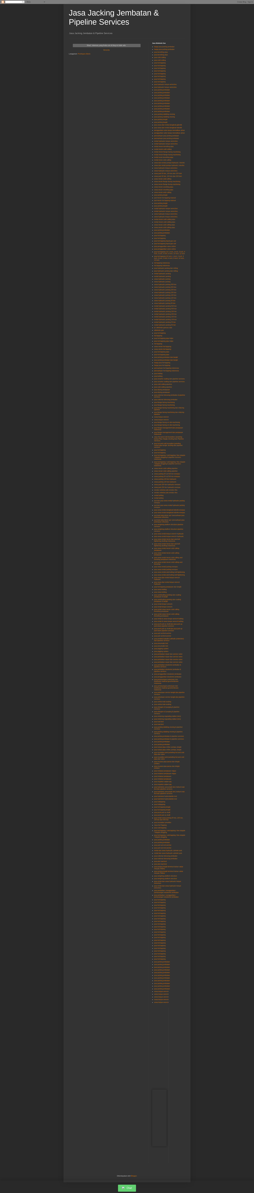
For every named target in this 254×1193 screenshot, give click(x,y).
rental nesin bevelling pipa (163, 157)
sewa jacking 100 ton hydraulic (165, 479)
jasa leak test (159, 722)
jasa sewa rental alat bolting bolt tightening (169, 572)
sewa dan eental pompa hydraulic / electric (169, 163)
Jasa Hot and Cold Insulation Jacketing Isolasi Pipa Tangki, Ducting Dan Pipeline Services (169, 439)
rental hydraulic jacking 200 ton (165, 311)
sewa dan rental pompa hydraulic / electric (169, 165)
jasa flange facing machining (164, 402)
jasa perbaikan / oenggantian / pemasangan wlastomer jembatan (166, 891)
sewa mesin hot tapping (162, 346)
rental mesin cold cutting (163, 149)
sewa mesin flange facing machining (167, 181)
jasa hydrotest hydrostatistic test (165, 796)
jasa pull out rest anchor (162, 845)
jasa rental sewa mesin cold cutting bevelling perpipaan (166, 610)
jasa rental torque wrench (163, 604)
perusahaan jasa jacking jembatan (166, 136)
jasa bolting (158, 373)
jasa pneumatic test (161, 643)
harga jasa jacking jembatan (164, 47)
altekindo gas (159, 330)
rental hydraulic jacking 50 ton (165, 322)
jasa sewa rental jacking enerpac (166, 567)
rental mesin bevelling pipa (164, 146)
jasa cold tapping (160, 828)
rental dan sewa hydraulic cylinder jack (168, 850)
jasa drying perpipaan (162, 390)
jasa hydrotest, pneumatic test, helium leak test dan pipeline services (169, 788)
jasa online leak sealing (162, 702)
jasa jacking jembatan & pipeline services (169, 736)
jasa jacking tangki (160, 119)
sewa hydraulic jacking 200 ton (165, 290)
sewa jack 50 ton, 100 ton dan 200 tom (168, 173)
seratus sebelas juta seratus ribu (165, 490)
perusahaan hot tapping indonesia (166, 368)
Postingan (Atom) (84, 54)
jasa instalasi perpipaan (162, 776)
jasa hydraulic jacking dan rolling (166, 268)
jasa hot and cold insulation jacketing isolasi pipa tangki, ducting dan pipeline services (168, 445)
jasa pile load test (160, 861)
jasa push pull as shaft (162, 812)
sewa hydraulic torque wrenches (165, 168)
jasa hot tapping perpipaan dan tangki (167, 587)
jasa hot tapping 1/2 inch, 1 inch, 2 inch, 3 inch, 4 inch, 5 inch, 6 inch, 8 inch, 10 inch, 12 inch (169, 258)
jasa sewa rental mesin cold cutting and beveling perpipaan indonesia (168, 558)
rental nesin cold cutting (162, 160)
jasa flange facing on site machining (167, 422)
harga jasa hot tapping (162, 363)
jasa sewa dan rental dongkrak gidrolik (168, 125)
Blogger (134, 1176)
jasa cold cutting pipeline (163, 384)
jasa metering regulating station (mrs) (167, 716)
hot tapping (158, 336)
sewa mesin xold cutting (162, 192)
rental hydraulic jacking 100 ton (165, 317)
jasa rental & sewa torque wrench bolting (168, 619)
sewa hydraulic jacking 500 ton (165, 284)
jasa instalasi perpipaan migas (165, 771)
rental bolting (159, 495)
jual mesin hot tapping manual (165, 198)
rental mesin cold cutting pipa (164, 219)
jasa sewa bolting (160, 589)
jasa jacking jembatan (162, 90)
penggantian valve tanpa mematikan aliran (169, 130)
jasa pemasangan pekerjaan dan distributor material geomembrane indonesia (166, 681)
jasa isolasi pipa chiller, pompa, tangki (167, 747)
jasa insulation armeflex (162, 822)
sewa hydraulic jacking (162, 279)
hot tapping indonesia (162, 263)
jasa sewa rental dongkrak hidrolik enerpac (169, 510)
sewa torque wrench (161, 417)
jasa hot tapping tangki (162, 807)
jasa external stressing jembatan (165, 400)
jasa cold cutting (160, 57)
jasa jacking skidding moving (164, 114)
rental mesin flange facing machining (167, 152)
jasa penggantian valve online (165, 246)
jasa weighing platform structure (165, 876)
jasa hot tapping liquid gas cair (165, 241)
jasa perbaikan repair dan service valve (168, 654)
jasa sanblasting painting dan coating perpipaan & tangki (167, 596)
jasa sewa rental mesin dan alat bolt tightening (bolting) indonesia (167, 540)
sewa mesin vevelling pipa (163, 187)
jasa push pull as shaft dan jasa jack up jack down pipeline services (168, 625)
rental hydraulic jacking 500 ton (165, 306)
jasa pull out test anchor (162, 633)
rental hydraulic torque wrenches (166, 141)
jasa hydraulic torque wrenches (165, 84)
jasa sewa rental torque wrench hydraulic (169, 534)
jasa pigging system (161, 649)
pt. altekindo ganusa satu (163, 328)
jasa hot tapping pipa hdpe (163, 338)
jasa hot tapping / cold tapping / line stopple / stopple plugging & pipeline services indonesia (169, 457)
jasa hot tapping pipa (161, 352)
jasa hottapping (159, 802)
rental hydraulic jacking (162, 274)
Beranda (106, 50)
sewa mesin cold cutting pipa (164, 225)
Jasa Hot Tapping (160, 825)
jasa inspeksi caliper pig (162, 782)
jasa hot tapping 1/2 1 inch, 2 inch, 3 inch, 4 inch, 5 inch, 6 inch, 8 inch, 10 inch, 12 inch (169, 253)
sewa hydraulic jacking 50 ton (164, 301)
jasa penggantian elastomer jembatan (167, 674)
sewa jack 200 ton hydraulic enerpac (167, 484)
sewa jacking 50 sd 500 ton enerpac (167, 474)
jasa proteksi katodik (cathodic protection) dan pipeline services (169, 639)
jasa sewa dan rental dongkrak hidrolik (168, 128)
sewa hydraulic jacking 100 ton (165, 295)
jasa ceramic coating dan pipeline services (169, 379)
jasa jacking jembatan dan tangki (166, 357)
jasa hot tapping (160, 63)
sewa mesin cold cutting (162, 179)
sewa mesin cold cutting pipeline (166, 468)
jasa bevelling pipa (161, 52)
